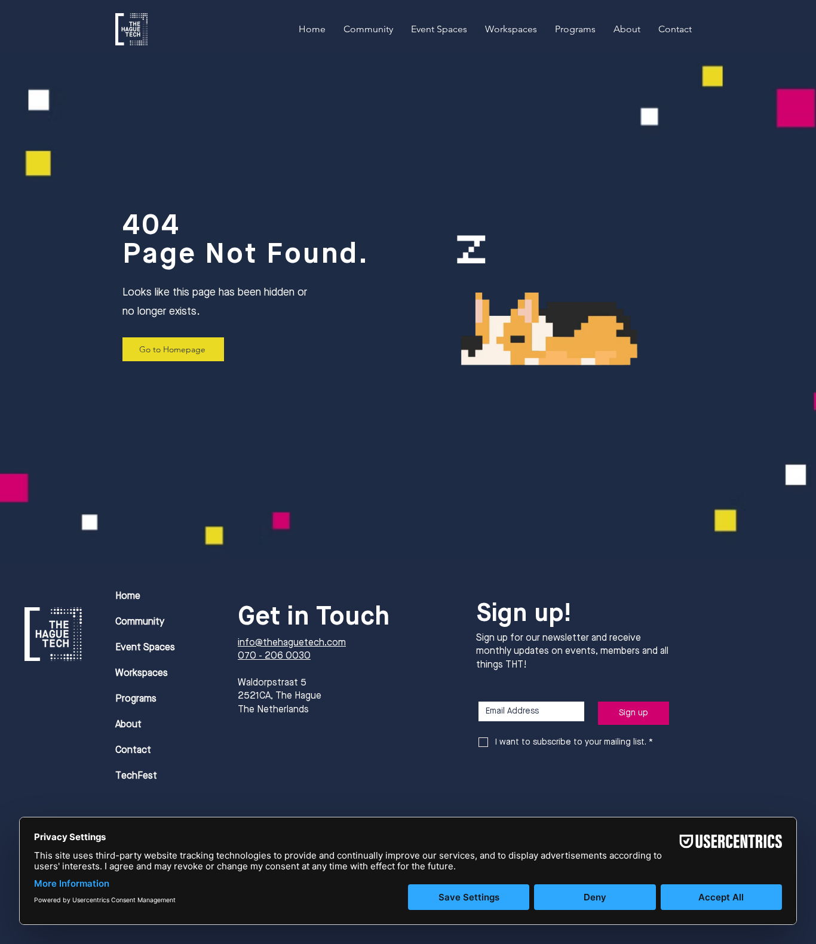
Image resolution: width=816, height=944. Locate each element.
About (128, 725)
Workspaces (141, 673)
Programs (136, 699)
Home (127, 596)
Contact (133, 750)
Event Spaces (145, 648)
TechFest (136, 776)
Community (139, 622)
